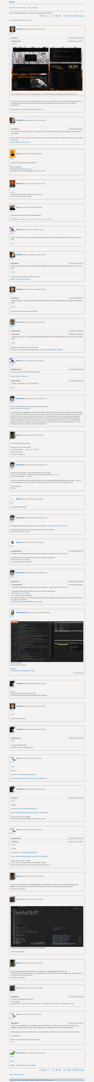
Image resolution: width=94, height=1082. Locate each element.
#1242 (41, 435)
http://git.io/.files (15, 1003)
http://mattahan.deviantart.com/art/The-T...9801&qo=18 (31, 778)
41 (53, 16)
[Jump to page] (79, 16)
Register (34, 7)
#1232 (44, 120)
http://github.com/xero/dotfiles (31, 1003)
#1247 (45, 572)
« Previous (43, 16)
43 (59, 16)
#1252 (40, 758)
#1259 (40, 1014)
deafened (24, 376)
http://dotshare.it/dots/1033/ (28, 774)
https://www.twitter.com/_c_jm (23, 169)
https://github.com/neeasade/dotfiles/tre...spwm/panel (27, 601)
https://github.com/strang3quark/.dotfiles (23, 670)
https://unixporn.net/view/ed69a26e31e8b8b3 (49, 349)
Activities (23, 7)
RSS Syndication (48, 1080)
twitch (28, 142)
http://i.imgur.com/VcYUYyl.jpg (20, 531)
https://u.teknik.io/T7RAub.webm (20, 408)
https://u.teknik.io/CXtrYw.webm (57, 526)
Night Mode (25, 1080)
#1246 (41, 542)
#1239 (42, 322)
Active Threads (13, 7)
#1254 (40, 829)
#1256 (41, 899)
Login (29, 7)
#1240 (41, 360)
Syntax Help (12, 1080)
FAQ (19, 1080)
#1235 (40, 207)
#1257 (41, 963)
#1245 (45, 518)
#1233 (40, 153)
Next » (69, 16)
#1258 (41, 988)
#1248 (48, 612)
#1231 (43, 29)
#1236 (41, 229)
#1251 (44, 729)
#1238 (43, 289)
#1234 (43, 183)
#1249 (44, 683)
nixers (12, 2)
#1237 (44, 254)
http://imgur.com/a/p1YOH (18, 665)
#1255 (41, 876)
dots (12, 951)
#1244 (42, 499)
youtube (23, 142)
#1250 (43, 706)
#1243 (45, 465)
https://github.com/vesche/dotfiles (26, 1065)
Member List (38, 1080)
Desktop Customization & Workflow (40, 13)
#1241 (45, 398)
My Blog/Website (79, 673)
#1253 (44, 789)
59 (64, 16)
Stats (31, 1080)
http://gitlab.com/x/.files (67, 1003)
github (18, 142)
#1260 (43, 1053)
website (12, 142)
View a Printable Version (16, 1074)
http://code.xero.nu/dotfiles (50, 1003)
